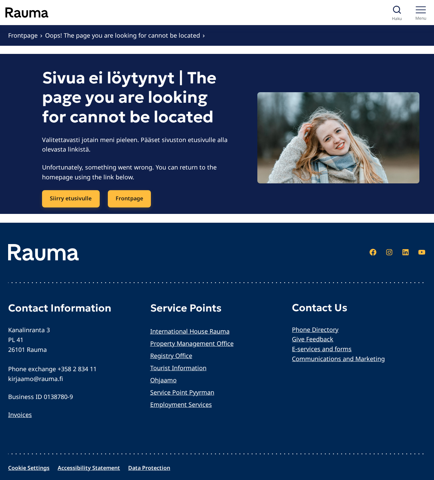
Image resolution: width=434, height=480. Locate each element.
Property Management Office (192, 343)
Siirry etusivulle (71, 198)
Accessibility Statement (89, 468)
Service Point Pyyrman (182, 392)
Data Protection (149, 468)
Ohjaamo (163, 380)
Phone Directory (315, 329)
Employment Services (181, 404)
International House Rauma (190, 331)
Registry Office (171, 356)
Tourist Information (178, 368)
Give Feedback (312, 339)
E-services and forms (322, 349)
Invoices (20, 415)
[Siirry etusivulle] (26, 12)
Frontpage (23, 35)
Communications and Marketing (338, 359)
